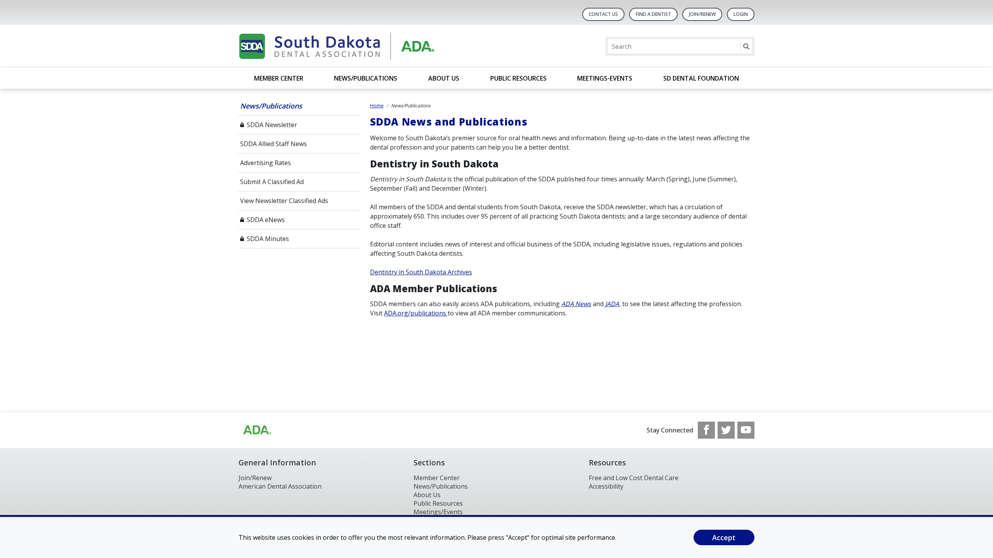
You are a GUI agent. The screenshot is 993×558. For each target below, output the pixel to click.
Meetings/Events (438, 512)
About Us (443, 78)
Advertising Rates (265, 162)
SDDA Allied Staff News (273, 144)
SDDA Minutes (268, 238)
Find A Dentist (653, 14)
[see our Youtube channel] (745, 430)
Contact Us (603, 14)
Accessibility (606, 486)
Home (377, 105)
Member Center (278, 78)
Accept (723, 537)
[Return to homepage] (339, 46)
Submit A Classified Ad (272, 181)
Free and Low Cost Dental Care (633, 478)
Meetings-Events (604, 78)
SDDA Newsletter (272, 125)
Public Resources (518, 78)
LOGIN (741, 14)
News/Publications (365, 78)
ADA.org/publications (416, 313)
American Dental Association (280, 486)
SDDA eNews (266, 219)
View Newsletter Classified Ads (284, 200)
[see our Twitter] (726, 430)
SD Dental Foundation (701, 78)
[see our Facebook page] (706, 430)
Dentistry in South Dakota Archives (421, 272)
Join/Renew (702, 14)
